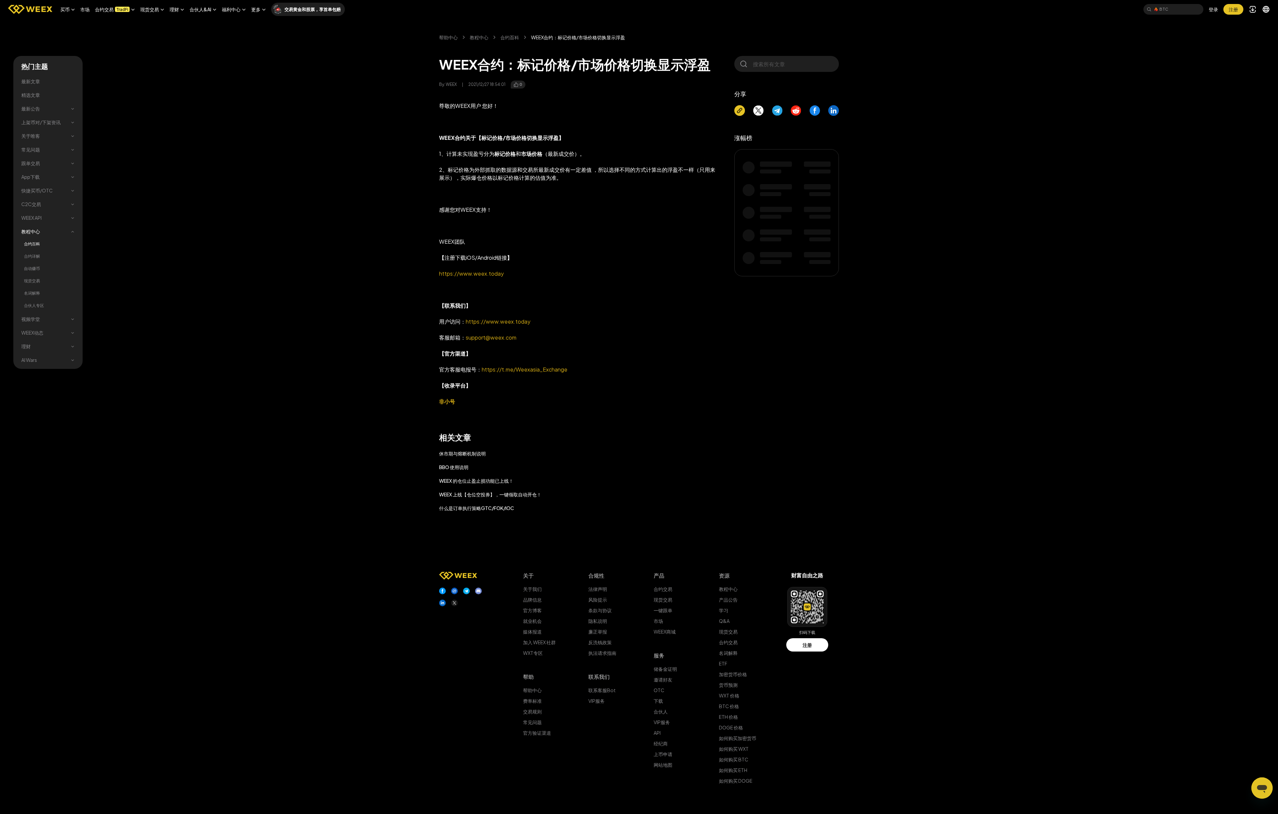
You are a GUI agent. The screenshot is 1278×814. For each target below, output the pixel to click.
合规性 (596, 575)
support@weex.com (491, 337)
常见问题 (30, 149)
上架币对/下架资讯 (41, 122)
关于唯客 (30, 136)
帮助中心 (448, 37)
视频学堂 (30, 319)
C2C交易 (31, 204)
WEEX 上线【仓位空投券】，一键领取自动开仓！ (490, 494)
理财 (26, 346)
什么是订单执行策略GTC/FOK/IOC (476, 508)
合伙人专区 (34, 305)
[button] (67, 9)
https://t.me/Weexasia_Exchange (524, 369)
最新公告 (30, 109)
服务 (659, 655)
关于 (528, 575)
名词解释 (32, 293)
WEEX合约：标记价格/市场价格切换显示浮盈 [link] (578, 37)
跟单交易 (30, 163)
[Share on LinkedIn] (833, 110)
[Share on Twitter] (758, 110)
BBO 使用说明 (453, 467)
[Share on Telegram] (777, 110)
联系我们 (599, 676)
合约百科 (32, 243)
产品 (659, 575)
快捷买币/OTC (37, 190)
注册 (807, 645)
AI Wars (29, 360)
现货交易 (32, 280)
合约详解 (32, 256)
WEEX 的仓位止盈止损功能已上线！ (476, 481)
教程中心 (30, 231)
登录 (1213, 9)
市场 (85, 9)
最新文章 (30, 81)
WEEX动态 (32, 333)
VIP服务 (596, 701)
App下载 (30, 177)
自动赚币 (32, 268)
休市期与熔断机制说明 (462, 453)
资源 (724, 575)
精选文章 (30, 95)
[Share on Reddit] (796, 110)
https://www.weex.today (471, 273)
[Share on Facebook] (815, 110)
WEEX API (31, 218)
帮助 (528, 676)
